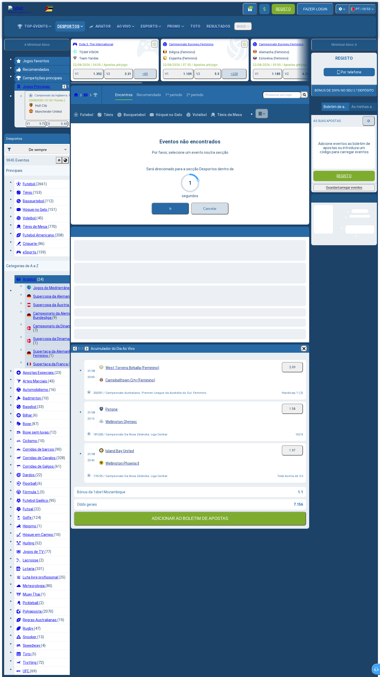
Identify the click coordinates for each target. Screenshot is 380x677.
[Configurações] (342, 9)
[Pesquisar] (304, 94)
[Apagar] (304, 231)
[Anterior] (64, 86)
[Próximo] (88, 231)
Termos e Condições (346, 160)
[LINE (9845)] (76, 95)
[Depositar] (264, 9)
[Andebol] (86, 95)
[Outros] (261, 114)
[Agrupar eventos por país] (65, 160)
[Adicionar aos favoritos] (154, 44)
